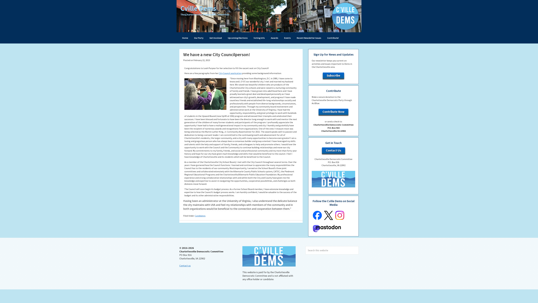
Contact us (185, 265)
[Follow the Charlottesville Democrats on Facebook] (317, 219)
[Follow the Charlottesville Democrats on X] (328, 219)
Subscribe (333, 75)
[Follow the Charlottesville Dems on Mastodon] (327, 231)
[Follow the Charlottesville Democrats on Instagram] (339, 219)
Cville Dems (198, 8)
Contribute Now (333, 112)
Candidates (200, 215)
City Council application (230, 73)
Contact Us (333, 150)
